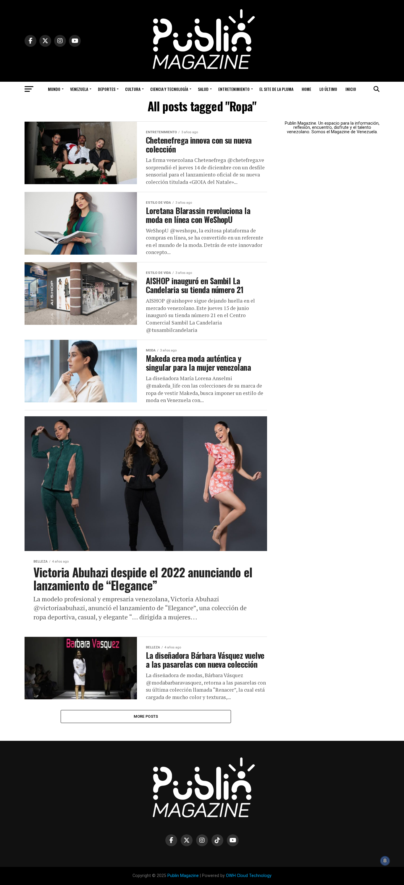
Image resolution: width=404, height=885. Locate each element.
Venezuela (79, 89)
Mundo (54, 89)
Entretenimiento (234, 89)
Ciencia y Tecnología (169, 89)
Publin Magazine (183, 875)
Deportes (106, 89)
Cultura (132, 89)
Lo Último (328, 89)
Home (306, 89)
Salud (203, 89)
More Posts (146, 716)
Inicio (350, 89)
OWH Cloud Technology (249, 875)
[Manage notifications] (385, 860)
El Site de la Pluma (276, 89)
